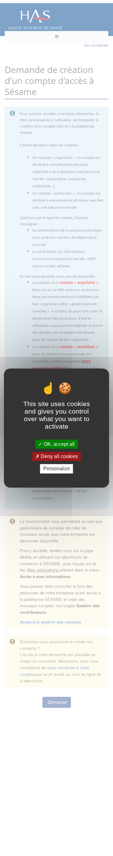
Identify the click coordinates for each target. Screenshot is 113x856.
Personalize (56, 469)
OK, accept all (58, 444)
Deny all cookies (59, 456)
